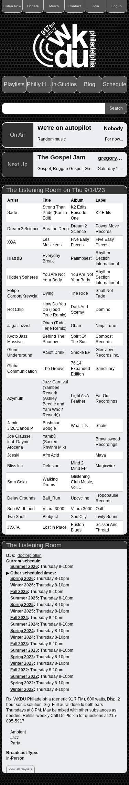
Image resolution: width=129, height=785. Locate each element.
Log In (116, 6)
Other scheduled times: (33, 573)
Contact (74, 6)
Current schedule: (24, 561)
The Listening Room (34, 545)
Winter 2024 (22, 637)
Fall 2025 (19, 591)
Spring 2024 (22, 630)
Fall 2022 (19, 670)
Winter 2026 (22, 585)
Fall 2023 (19, 643)
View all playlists (20, 769)
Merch (54, 6)
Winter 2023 (22, 663)
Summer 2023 (24, 650)
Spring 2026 (22, 578)
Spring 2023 (22, 656)
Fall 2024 (19, 617)
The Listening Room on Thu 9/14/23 (55, 190)
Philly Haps (39, 84)
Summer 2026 (24, 566)
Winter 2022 (22, 689)
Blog (89, 84)
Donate (33, 6)
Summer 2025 (24, 598)
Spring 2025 (22, 604)
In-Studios (64, 84)
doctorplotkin (30, 555)
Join (96, 6)
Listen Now (12, 6)
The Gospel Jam (61, 157)
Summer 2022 (24, 676)
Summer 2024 (24, 624)
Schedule (114, 84)
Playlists (14, 84)
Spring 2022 (22, 683)
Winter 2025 (22, 611)
